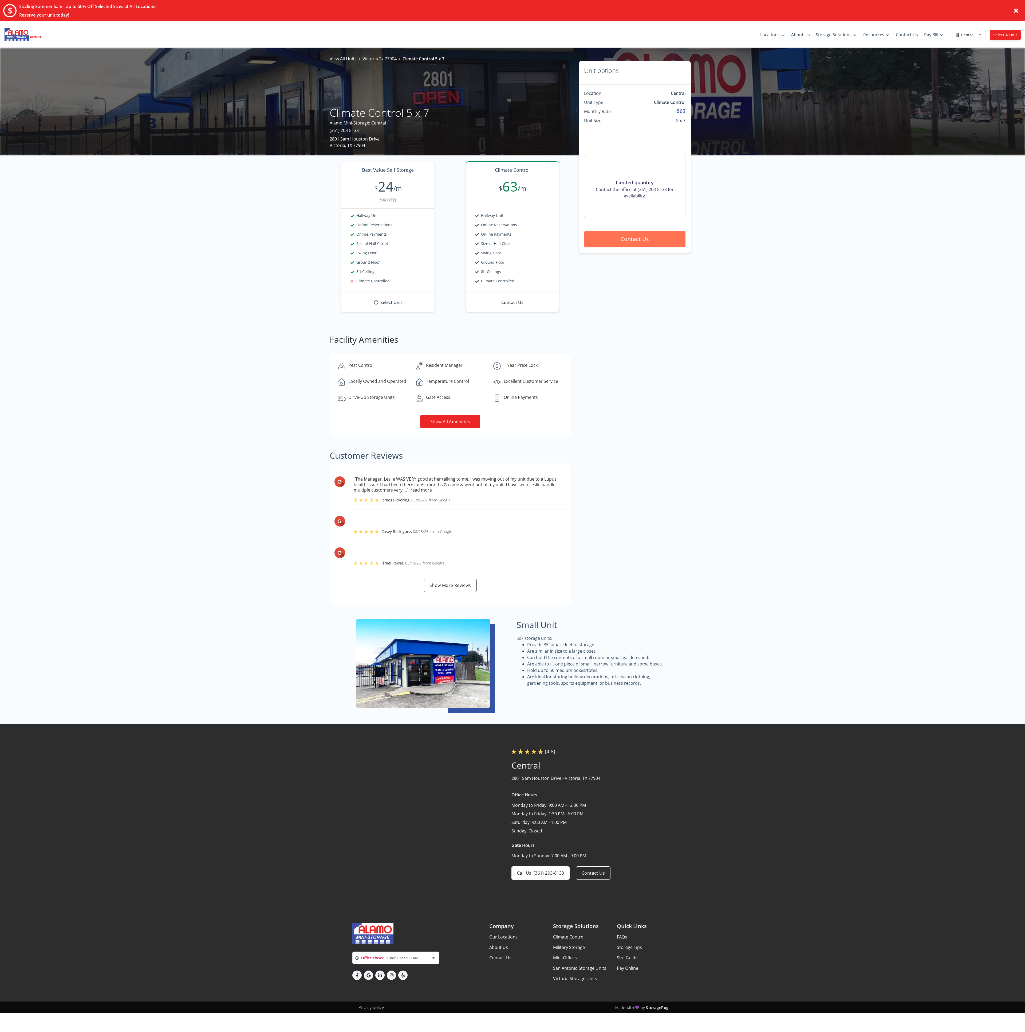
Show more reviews (450, 585)
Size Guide (627, 958)
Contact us (635, 239)
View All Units (343, 59)
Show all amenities (450, 422)
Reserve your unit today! (44, 15)
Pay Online (627, 968)
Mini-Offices (565, 958)
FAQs (622, 937)
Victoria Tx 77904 (379, 59)
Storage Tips (629, 947)
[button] (357, 975)
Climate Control (569, 937)
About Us (498, 947)
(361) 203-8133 (344, 130)
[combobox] (395, 958)
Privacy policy (371, 1007)
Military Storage (569, 947)
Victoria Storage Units (575, 979)
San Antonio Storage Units (579, 968)
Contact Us (500, 958)
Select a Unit (1005, 34)
